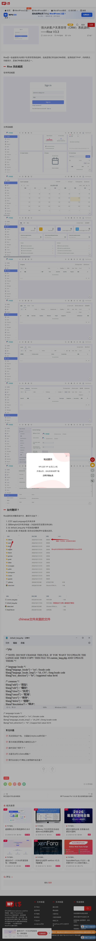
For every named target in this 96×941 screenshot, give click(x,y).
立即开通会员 (48, 475)
